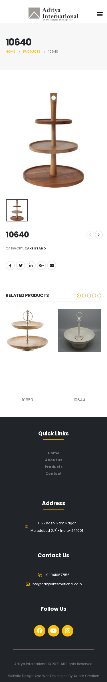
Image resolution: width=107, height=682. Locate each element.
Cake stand (35, 248)
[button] (78, 295)
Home (53, 453)
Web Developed (55, 676)
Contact (53, 473)
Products (53, 467)
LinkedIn (31, 265)
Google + (41, 265)
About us (53, 460)
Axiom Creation (86, 676)
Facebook (10, 265)
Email (51, 265)
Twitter (20, 265)
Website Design (21, 676)
